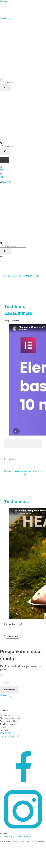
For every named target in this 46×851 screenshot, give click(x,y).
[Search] (5, 87)
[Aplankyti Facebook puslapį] (23, 763)
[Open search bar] (1, 80)
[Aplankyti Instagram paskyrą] (23, 809)
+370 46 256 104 (7, 733)
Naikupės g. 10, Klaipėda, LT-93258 (15, 837)
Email (3, 675)
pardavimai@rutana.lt (9, 736)
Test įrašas (16, 501)
